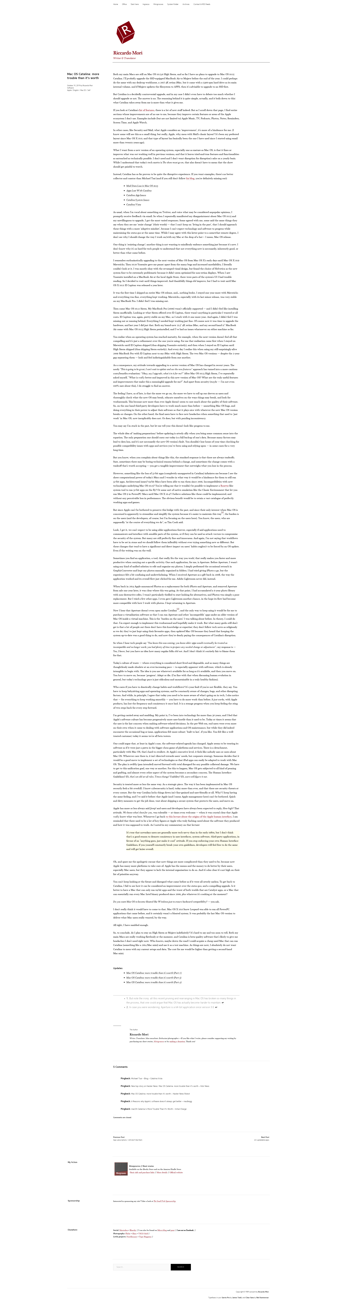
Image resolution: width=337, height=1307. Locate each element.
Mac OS (83, 90)
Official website (176, 1172)
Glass (134, 1233)
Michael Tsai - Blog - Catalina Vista (146, 1079)
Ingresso (146, 4)
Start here (135, 4)
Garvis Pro (226, 1298)
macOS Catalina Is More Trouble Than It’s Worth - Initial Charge (159, 1109)
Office (124, 4)
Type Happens (145, 1236)
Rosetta (224, 485)
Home (115, 4)
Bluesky (133, 1230)
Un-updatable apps (261, 1138)
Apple (69, 90)
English (76, 90)
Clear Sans (250, 1298)
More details (162, 1172)
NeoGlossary (132, 1236)
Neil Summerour (262, 1298)
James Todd (237, 1298)
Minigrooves (158, 4)
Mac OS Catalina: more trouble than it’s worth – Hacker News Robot (160, 1094)
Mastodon (123, 1230)
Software (70, 88)
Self (89, 90)
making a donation (177, 1041)
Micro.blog (162, 1230)
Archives (186, 4)
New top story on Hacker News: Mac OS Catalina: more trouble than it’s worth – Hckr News (170, 1086)
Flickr (127, 1233)
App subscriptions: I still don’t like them (127, 1138)
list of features (146, 110)
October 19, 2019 (73, 86)
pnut (173, 1230)
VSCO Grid (143, 1233)
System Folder (173, 4)
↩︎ (223, 1003)
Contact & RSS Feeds (202, 4)
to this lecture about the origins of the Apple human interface (199, 816)
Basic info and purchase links (142, 1172)
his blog (190, 178)
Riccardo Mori (127, 52)
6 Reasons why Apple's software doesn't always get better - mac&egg (161, 1101)
